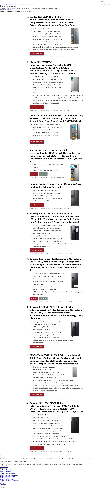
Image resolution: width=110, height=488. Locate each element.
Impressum (2, 483)
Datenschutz (3, 484)
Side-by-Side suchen (105, 4)
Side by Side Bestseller (5, 471)
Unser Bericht (43, 174)
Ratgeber (6, 4)
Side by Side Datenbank (5, 469)
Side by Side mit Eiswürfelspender (8, 473)
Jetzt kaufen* (34, 174)
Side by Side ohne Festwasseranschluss (9, 480)
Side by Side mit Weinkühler (7, 479)
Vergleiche (27, 4)
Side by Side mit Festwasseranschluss (9, 475)
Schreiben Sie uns (4, 467)
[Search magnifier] (108, 2)
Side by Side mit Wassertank (6, 477)
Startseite (2, 4)
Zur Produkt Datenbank (5, 9)
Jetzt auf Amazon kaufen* (37, 53)
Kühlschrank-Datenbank (19, 4)
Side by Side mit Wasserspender (7, 476)
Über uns (2, 487)
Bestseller (11, 4)
